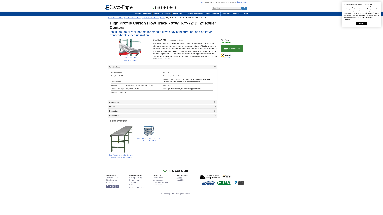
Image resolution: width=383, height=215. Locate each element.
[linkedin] (114, 186)
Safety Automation (212, 13)
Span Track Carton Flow (132, 18)
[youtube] (117, 186)
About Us (236, 13)
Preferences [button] (347, 19)
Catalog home (158, 178)
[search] (244, 8)
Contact (245, 13)
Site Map (132, 182)
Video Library (157, 185)
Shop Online (177, 13)
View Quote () (222, 2)
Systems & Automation (143, 13)
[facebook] (107, 186)
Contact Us (233, 48)
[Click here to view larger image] (130, 47)
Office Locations (111, 180)
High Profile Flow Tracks (150, 18)
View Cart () (210, 2)
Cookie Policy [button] (372, 15)
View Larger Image (130, 57)
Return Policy (134, 180)
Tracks (162, 18)
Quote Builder (242, 2)
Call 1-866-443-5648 (113, 178)
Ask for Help (110, 182)
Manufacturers (158, 180)
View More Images (130, 60)
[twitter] (110, 186)
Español (179, 178)
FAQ (131, 185)
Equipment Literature (160, 182)
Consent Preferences (136, 187)
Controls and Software (162, 13)
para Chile (180, 180)
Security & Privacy (135, 178)
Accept (361, 23)
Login (201, 2)
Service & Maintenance (195, 13)
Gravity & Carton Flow (115, 18)
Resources (226, 13)
